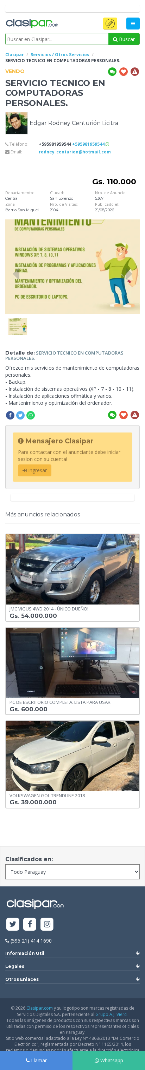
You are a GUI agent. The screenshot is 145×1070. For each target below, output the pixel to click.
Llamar (38, 1060)
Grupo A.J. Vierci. (111, 1014)
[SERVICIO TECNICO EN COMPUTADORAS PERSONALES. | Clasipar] (17, 321)
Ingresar (37, 470)
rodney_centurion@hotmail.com (75, 152)
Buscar (126, 39)
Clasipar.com (39, 1008)
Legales (14, 966)
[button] (110, 23)
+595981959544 (89, 144)
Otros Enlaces (22, 979)
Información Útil (24, 953)
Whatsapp (111, 1060)
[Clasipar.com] (31, 24)
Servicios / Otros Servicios (60, 55)
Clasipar (14, 55)
